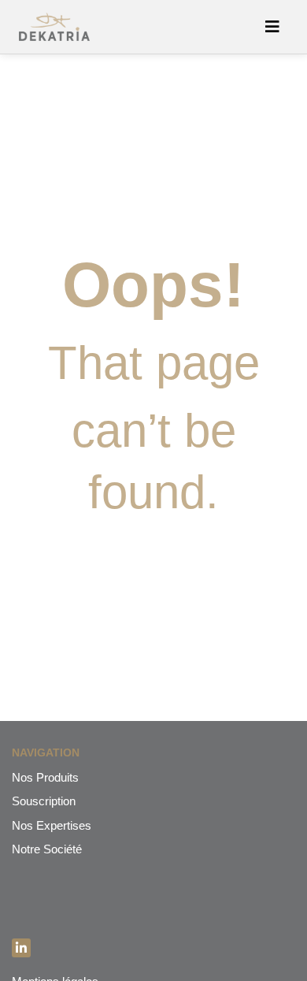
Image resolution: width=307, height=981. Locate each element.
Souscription (44, 801)
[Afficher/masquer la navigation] (272, 27)
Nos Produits (45, 777)
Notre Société (47, 849)
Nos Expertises (51, 825)
